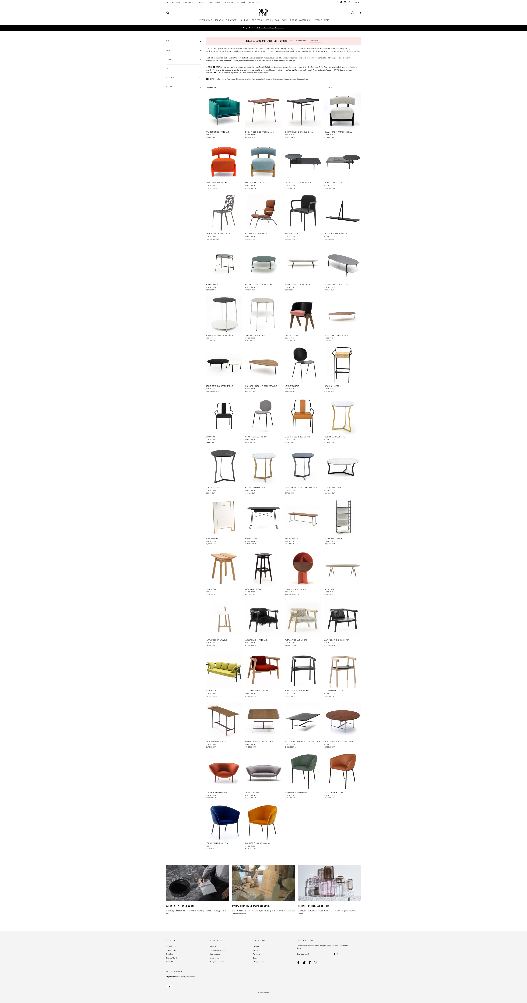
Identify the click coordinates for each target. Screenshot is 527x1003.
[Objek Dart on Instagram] (315, 962)
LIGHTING (243, 20)
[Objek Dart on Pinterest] (310, 962)
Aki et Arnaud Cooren (264, 51)
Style (169, 50)
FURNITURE (231, 20)
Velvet (201, 2)
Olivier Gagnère (353, 51)
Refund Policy (171, 946)
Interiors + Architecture (218, 950)
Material (171, 78)
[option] (263, 28)
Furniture (256, 954)
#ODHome (304, 919)
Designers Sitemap (217, 962)
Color (169, 68)
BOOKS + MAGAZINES (300, 20)
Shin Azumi (323, 51)
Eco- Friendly (241, 2)
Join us (238, 919)
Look (168, 59)
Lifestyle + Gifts (258, 962)
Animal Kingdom (255, 2)
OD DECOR (257, 20)
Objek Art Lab (215, 954)
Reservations (214, 958)
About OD (213, 946)
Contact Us (170, 962)
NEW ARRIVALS (205, 20)
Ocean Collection (213, 2)
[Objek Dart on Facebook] (298, 962)
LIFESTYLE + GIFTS (321, 20)
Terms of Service (172, 958)
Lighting (256, 946)
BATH (284, 20)
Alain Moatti (295, 51)
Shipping (169, 954)
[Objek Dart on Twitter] (304, 962)
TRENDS (219, 20)
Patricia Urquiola (213, 51)
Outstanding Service (176, 919)
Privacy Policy (171, 950)
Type (168, 41)
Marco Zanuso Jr (282, 51)
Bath (255, 958)
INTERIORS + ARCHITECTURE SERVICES (181, 2)
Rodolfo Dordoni (309, 51)
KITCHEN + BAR (272, 20)
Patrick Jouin (227, 51)
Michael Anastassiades (244, 51)
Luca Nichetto (335, 51)
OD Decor (256, 950)
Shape (169, 87)
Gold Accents (228, 2)
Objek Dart (263, 13)
